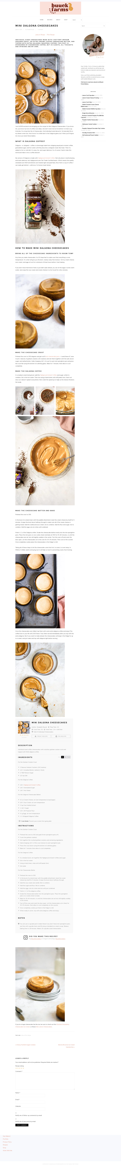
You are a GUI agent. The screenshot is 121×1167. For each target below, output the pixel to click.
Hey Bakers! (6, 1136)
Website (18, 1106)
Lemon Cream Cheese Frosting (90, 97)
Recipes (29, 1035)
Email (17, 1099)
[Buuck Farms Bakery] (60, 15)
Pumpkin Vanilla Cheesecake (90, 119)
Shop (4, 1147)
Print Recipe (51, 34)
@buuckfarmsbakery (36, 938)
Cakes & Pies (24, 1035)
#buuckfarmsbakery (60, 938)
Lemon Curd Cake (87, 102)
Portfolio (5, 1139)
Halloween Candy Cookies (89, 124)
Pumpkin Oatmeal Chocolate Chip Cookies (93, 128)
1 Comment (40, 29)
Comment (18, 1071)
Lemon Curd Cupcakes (88, 95)
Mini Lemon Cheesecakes (44, 1027)
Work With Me (7, 1150)
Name (17, 1093)
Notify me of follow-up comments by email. (28, 1115)
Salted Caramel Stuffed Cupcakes (91, 108)
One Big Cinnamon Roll (88, 132)
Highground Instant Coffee (46, 158)
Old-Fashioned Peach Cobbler (90, 135)
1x (62, 757)
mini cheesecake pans (52, 356)
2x (65, 757)
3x (69, 757)
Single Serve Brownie (88, 113)
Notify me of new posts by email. (25, 1121)
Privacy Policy (7, 1142)
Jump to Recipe (40, 34)
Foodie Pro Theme (73, 1164)
